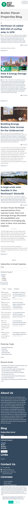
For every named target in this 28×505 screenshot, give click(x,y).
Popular (10, 289)
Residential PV (4, 42)
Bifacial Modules (11, 89)
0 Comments (24, 45)
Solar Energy (13, 198)
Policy (21, 36)
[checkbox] (14, 277)
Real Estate (13, 134)
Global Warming (21, 89)
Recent (4, 289)
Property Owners (4, 81)
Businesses (10, 82)
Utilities (2, 200)
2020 (17, 89)
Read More (3, 50)
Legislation (17, 88)
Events (18, 140)
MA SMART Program (11, 199)
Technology (3, 91)
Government (3, 92)
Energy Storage (11, 200)
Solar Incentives (15, 39)
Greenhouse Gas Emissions (6, 40)
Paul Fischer (18, 79)
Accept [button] (11, 502)
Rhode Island (3, 39)
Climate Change (22, 40)
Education (3, 137)
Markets (2, 38)
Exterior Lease (21, 134)
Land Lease (14, 136)
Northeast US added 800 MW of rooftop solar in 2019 (12, 29)
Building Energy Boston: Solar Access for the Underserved (12, 127)
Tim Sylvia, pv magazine (20, 196)
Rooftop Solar (7, 141)
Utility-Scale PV (11, 85)
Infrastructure (15, 40)
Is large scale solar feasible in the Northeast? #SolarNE (12, 190)
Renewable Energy (7, 347)
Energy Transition (4, 89)
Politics (15, 84)
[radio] (14, 275)
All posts (14, 260)
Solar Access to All (9, 36)
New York (22, 38)
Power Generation (10, 88)
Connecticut (7, 38)
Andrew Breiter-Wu (14, 141)
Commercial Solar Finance (13, 81)
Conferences (22, 140)
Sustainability (8, 91)
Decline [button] (17, 502)
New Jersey (21, 39)
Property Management (5, 134)
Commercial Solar (4, 82)
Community (19, 136)
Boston (17, 87)
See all (2, 357)
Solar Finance (16, 82)
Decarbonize (3, 88)
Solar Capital (22, 81)
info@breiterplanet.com (8, 469)
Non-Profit (5, 139)
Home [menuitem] (3, 459)
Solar (18, 198)
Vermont (24, 36)
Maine (11, 38)
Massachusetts (16, 36)
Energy (23, 136)
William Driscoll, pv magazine (21, 35)
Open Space (8, 136)
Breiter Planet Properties (11, 92)
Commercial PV (16, 42)
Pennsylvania (22, 42)
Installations (9, 39)
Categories (16, 289)
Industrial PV (9, 42)
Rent (17, 134)
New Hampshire (16, 38)
